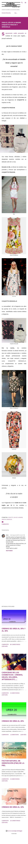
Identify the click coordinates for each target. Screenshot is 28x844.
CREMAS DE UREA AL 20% (13, 721)
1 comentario (14, 734)
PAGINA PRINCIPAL (6, 13)
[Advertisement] (14, 587)
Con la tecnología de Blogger (14, 831)
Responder (9, 550)
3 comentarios (15, 693)
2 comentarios (15, 779)
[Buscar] (22, 2)
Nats (7, 535)
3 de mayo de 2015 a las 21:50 (17, 535)
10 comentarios (15, 820)
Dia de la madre (18, 517)
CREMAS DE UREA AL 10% (13, 807)
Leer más (5, 646)
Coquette (10, 517)
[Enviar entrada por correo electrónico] (2, 522)
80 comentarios (15, 644)
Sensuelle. (9, 519)
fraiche (4, 519)
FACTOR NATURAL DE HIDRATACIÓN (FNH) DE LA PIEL (13, 763)
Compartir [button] (5, 524)
